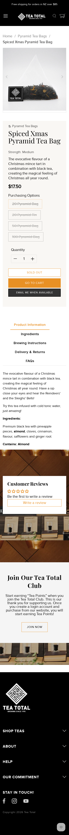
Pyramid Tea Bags (32, 36)
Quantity (18, 250)
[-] (15, 259)
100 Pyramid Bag (26, 237)
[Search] (54, 16)
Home (7, 36)
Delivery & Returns (30, 352)
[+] (33, 259)
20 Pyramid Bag (25, 204)
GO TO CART (34, 283)
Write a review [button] (34, 503)
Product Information (30, 325)
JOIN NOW (34, 627)
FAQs (30, 361)
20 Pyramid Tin (24, 215)
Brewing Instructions (30, 343)
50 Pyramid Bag (25, 226)
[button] (6, 76)
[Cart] (62, 16)
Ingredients (30, 334)
